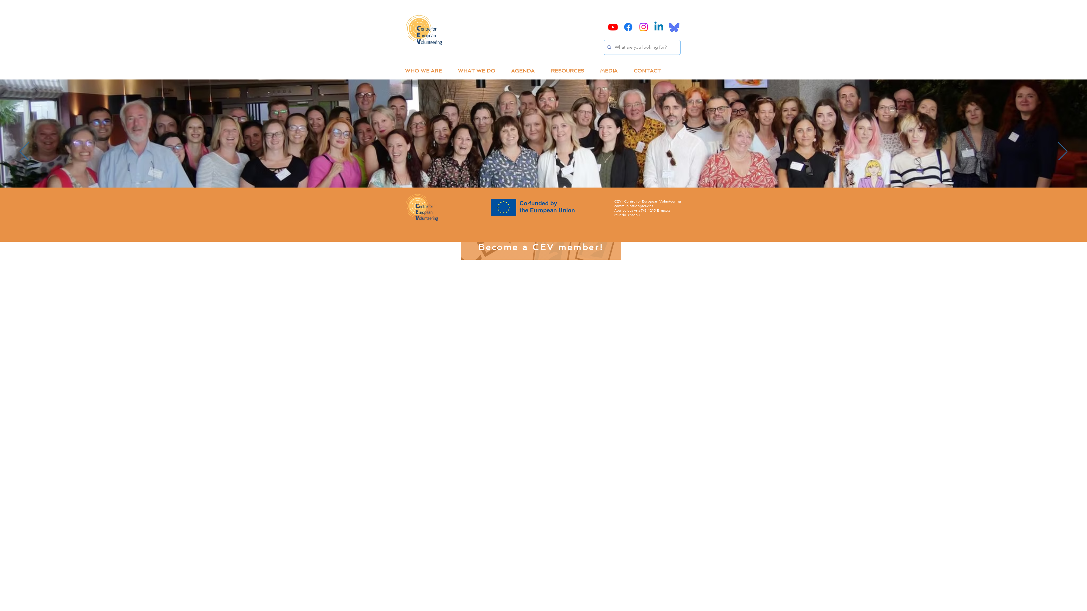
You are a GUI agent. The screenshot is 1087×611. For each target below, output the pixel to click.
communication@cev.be (634, 206)
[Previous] (24, 151)
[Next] (1062, 151)
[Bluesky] (674, 27)
